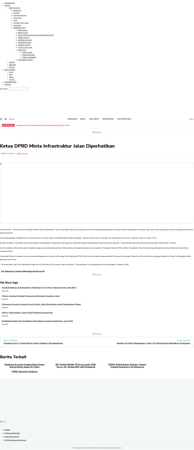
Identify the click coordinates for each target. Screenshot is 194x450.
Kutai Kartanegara (19, 15)
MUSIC (11, 77)
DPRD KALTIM (27, 52)
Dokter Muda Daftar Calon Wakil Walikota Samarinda (27, 312)
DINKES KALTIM (23, 38)
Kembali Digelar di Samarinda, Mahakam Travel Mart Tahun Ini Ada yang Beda (39, 287)
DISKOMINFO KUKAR (25, 60)
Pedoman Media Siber (12, 433)
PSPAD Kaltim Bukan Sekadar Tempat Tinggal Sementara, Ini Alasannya (127, 365)
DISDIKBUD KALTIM (25, 40)
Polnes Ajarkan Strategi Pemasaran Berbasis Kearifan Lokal (30, 296)
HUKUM (11, 62)
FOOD (11, 72)
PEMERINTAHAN (19, 28)
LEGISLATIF (22, 50)
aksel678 (5, 299)
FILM (10, 75)
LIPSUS (7, 84)
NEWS (7, 5)
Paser (15, 20)
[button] (5, 119)
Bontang (16, 13)
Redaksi (7, 430)
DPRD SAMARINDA (29, 57)
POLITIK (12, 67)
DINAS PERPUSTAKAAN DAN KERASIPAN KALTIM (36, 35)
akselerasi (5, 291)
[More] (81, 153)
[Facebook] (49, 153)
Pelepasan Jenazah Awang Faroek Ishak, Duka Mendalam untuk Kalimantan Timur (41, 304)
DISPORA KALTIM (24, 45)
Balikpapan (17, 10)
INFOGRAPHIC (10, 82)
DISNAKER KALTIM (24, 43)
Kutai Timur (17, 18)
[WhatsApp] (73, 153)
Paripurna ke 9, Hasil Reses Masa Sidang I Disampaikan (33, 343)
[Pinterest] (65, 153)
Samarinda (17, 25)
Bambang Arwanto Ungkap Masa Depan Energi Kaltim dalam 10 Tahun (42, 125)
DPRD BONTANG (28, 55)
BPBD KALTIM (23, 33)
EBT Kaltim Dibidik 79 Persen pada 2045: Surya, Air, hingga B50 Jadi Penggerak (76, 365)
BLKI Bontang (23, 30)
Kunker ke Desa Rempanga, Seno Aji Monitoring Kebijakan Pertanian (153, 343)
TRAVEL (12, 80)
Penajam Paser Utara (21, 23)
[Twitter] (57, 153)
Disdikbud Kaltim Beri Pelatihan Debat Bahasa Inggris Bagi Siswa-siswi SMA (37, 321)
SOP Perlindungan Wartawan (15, 440)
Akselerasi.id (9, 3)
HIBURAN (12, 65)
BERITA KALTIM (14, 8)
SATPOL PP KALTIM (25, 47)
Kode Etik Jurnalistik (11, 437)
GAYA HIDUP (9, 70)
